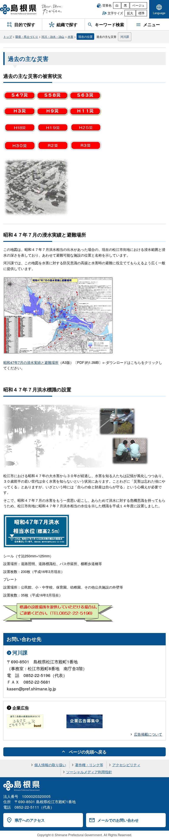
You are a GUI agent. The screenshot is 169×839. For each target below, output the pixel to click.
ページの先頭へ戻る (88, 752)
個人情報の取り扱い (50, 764)
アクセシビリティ (126, 764)
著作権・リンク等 (89, 764)
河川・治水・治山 (52, 37)
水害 (70, 37)
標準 (141, 13)
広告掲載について (148, 734)
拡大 (130, 13)
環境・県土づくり (26, 37)
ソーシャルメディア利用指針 (89, 771)
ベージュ (138, 5)
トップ (7, 37)
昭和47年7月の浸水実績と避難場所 (31, 362)
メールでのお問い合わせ (118, 820)
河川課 (124, 37)
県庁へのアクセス (30, 820)
